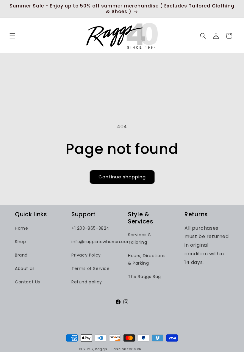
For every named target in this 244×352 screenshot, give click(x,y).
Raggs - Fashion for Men (118, 349)
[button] (12, 35)
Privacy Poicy (86, 255)
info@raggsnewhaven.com (101, 242)
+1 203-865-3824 (90, 228)
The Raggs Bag (144, 277)
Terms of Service (90, 268)
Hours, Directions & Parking (146, 259)
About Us (25, 268)
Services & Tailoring (139, 238)
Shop (20, 242)
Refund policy (86, 282)
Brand (21, 255)
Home (21, 228)
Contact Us (27, 282)
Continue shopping (122, 177)
